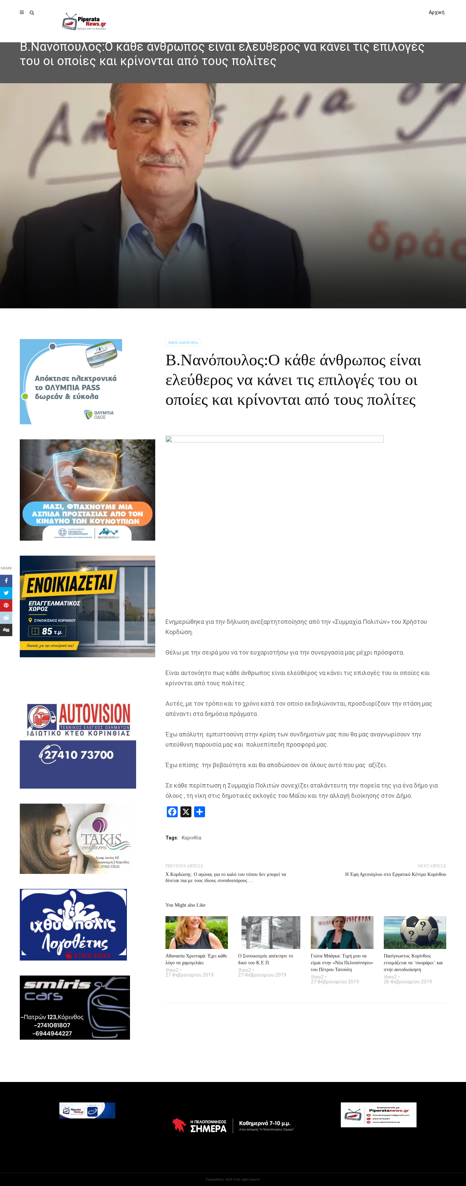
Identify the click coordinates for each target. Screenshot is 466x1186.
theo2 (171, 970)
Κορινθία (191, 837)
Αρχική (437, 12)
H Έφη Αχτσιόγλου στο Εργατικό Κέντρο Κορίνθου (395, 874)
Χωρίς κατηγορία (183, 343)
